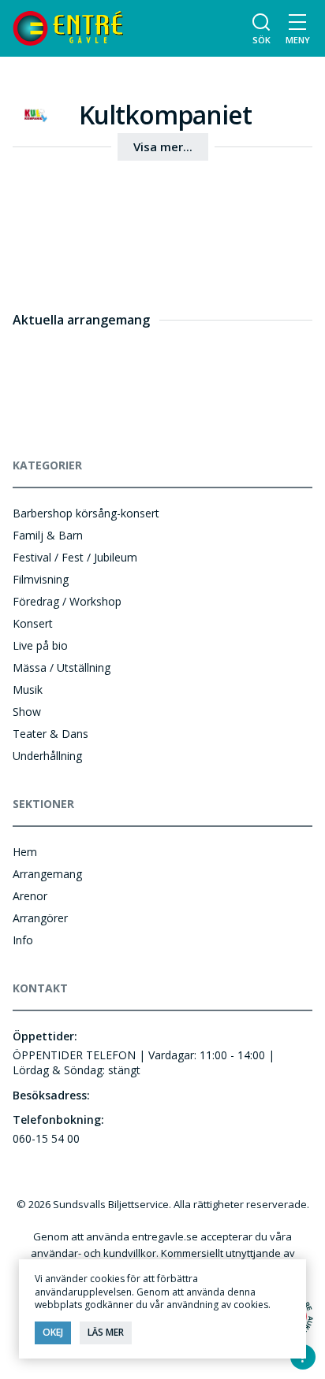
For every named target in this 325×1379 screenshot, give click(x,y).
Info (23, 939)
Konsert (33, 623)
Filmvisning (41, 579)
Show (27, 711)
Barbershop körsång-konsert (86, 513)
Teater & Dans (50, 733)
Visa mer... (162, 146)
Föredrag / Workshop (67, 601)
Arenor (30, 895)
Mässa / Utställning (61, 667)
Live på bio (40, 645)
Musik (28, 689)
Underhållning (47, 755)
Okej (53, 1332)
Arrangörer (40, 917)
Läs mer (106, 1332)
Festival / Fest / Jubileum (75, 557)
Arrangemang (47, 873)
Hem (25, 851)
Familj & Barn (48, 535)
